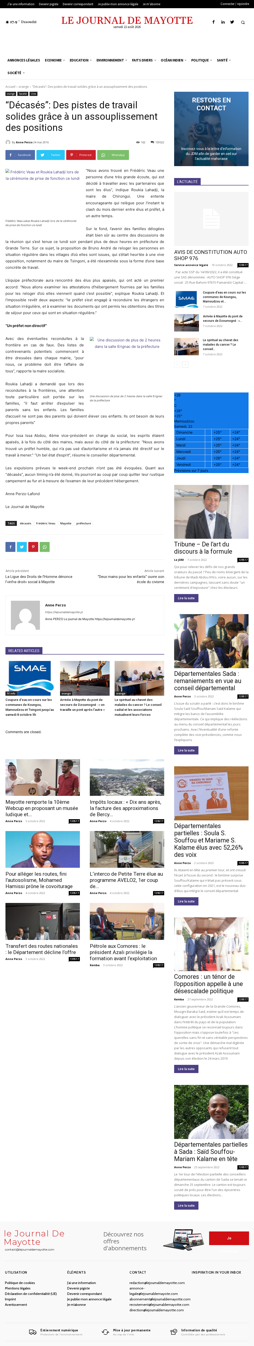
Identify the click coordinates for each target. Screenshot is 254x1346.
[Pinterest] (33, 547)
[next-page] (185, 364)
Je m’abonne (76, 1304)
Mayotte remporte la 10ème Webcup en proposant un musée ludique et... (41, 808)
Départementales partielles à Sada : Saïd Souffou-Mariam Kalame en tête (211, 1152)
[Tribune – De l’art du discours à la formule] (211, 512)
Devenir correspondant (84, 1293)
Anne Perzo (24, 142)
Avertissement (16, 1304)
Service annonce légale (191, 265)
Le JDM (179, 560)
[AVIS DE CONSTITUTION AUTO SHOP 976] (211, 219)
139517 (74, 821)
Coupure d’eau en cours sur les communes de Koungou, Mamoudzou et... (224, 297)
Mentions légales (18, 1288)
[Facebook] (213, 22)
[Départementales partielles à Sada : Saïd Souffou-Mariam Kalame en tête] (211, 1112)
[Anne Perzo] (8, 142)
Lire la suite (186, 598)
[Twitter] (232, 22)
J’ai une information (81, 1283)
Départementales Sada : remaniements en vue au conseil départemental (207, 681)
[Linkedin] (223, 22)
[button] (243, 22)
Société (23, 93)
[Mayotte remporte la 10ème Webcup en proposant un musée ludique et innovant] (42, 777)
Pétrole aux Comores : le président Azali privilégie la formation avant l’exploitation (123, 952)
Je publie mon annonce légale (89, 1299)
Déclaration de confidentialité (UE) (31, 1293)
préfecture (83, 523)
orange (24, 87)
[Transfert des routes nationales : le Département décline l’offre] (42, 921)
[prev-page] (177, 364)
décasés (25, 523)
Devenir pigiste (78, 1288)
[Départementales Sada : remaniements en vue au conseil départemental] (211, 641)
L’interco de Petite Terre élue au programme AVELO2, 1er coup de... (126, 880)
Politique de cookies (20, 1283)
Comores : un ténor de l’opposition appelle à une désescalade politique (208, 984)
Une (33, 93)
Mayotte (65, 523)
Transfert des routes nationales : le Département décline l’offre (41, 949)
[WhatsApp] (45, 547)
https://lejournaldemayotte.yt (64, 612)
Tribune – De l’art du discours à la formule (203, 548)
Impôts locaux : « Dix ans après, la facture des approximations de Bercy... (125, 808)
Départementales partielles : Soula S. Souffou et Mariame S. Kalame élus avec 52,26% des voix (208, 840)
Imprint (10, 1299)
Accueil (10, 87)
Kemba (95, 965)
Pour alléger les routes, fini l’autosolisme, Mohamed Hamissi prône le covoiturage (39, 880)
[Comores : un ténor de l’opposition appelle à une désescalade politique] (211, 944)
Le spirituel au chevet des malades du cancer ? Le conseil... (220, 344)
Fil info (11, 693)
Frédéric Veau (45, 523)
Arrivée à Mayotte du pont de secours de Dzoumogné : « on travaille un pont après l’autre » (82, 705)
